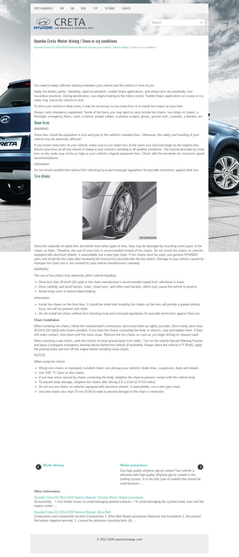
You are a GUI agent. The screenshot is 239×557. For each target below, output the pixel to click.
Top (95, 8)
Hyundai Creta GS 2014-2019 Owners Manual (60, 47)
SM (72, 8)
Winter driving (120, 47)
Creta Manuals (43, 8)
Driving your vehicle (99, 47)
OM (61, 8)
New (83, 8)
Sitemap (110, 8)
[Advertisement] (119, 68)
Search (126, 8)
